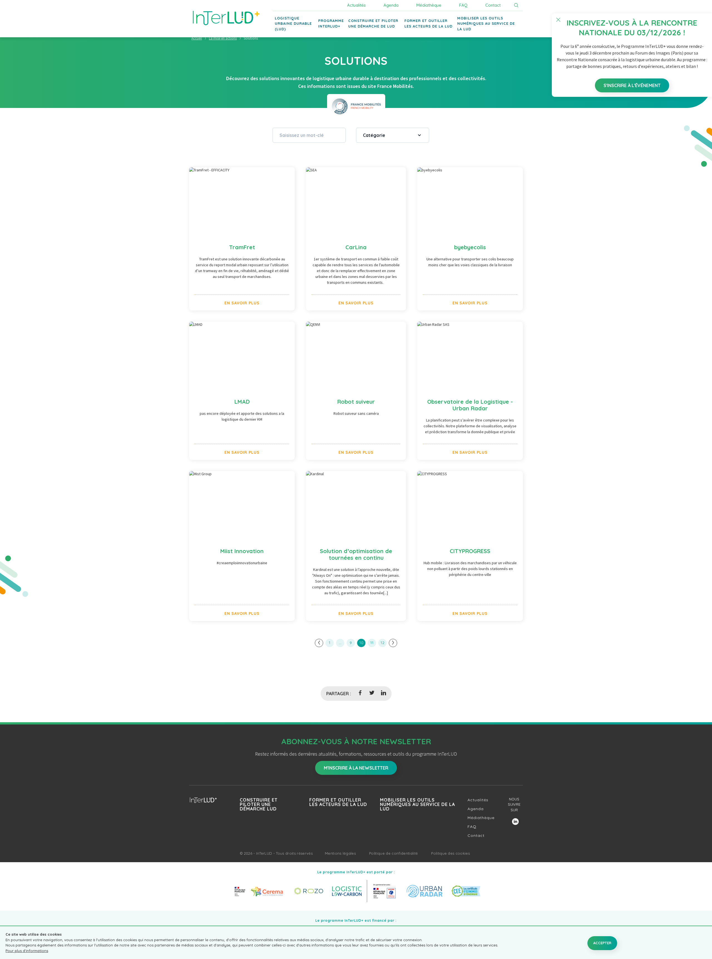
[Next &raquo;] (393, 643)
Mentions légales (340, 853)
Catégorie (374, 135)
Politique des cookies (450, 853)
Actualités (356, 5)
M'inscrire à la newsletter (356, 768)
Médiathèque (428, 5)
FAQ (463, 5)
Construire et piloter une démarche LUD (259, 804)
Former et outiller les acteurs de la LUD (338, 802)
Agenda (391, 5)
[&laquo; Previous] (319, 643)
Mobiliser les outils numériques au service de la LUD (417, 804)
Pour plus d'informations (27, 950)
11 (372, 642)
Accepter (602, 943)
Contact (493, 5)
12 (382, 642)
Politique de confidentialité (393, 853)
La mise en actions (223, 38)
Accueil (196, 38)
